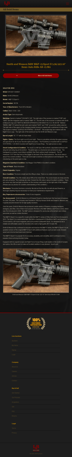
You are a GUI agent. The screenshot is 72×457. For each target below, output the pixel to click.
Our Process (16, 397)
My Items (15, 345)
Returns (14, 416)
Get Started (15, 393)
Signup (14, 350)
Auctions (15, 341)
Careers (14, 371)
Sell (13, 407)
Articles (14, 376)
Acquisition (15, 402)
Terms (14, 428)
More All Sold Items (45, 76)
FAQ (13, 411)
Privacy (14, 433)
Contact (14, 381)
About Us (15, 367)
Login (13, 355)
